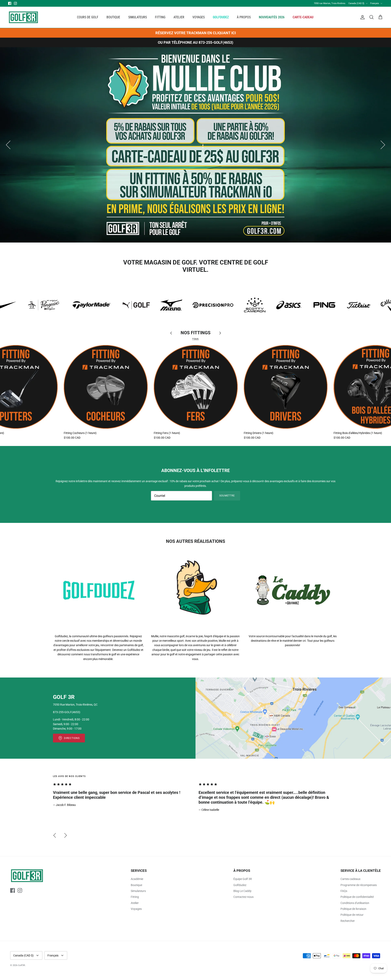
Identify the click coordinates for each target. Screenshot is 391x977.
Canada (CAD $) (356, 3)
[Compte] (361, 17)
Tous (195, 339)
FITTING (160, 17)
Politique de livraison (353, 908)
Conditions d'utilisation (354, 903)
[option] (195, 145)
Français (374, 3)
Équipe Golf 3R (242, 879)
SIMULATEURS (137, 17)
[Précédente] (8, 145)
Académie (137, 879)
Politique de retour (352, 914)
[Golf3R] (23, 17)
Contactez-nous (243, 896)
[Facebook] (9, 3)
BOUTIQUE (113, 17)
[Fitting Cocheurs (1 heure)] (106, 387)
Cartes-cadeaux (350, 879)
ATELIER (179, 17)
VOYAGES (198, 17)
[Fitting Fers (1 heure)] (196, 387)
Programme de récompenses (358, 885)
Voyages (136, 908)
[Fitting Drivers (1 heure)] (286, 387)
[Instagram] (15, 3)
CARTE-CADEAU (303, 17)
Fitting (135, 896)
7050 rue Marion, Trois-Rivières (329, 3)
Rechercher (347, 920)
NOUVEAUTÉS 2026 (271, 17)
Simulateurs (138, 891)
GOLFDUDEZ (221, 17)
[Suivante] (383, 145)
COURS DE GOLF (87, 17)
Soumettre (227, 495)
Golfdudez (239, 885)
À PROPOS (244, 17)
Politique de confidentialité (357, 896)
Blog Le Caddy (242, 891)
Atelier (135, 903)
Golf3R (21, 965)
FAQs (343, 891)
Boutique (136, 885)
